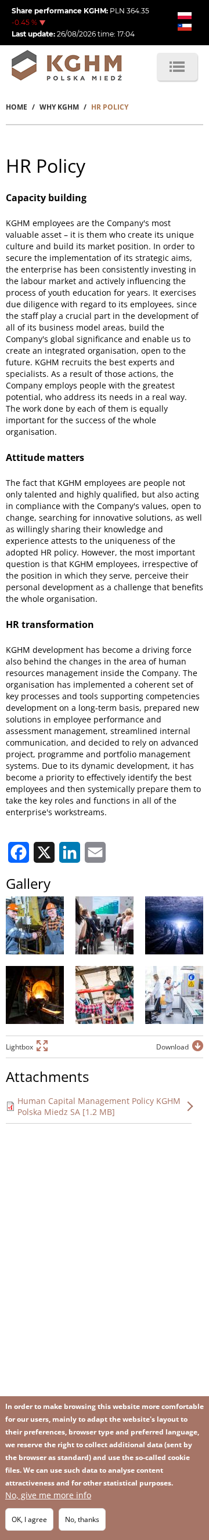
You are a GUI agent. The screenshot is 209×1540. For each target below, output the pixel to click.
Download (172, 1047)
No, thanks (82, 1519)
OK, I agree (29, 1519)
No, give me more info (48, 1495)
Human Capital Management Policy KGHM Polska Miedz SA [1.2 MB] (99, 1106)
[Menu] (177, 67)
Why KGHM (59, 107)
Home (16, 107)
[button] (35, 925)
